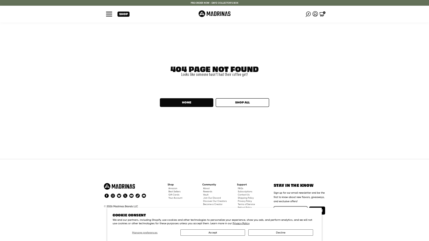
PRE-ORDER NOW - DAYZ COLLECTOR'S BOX (214, 3)
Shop (123, 14)
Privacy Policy (241, 223)
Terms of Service (246, 204)
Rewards (207, 191)
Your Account (175, 198)
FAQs (240, 188)
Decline (280, 232)
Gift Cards (173, 194)
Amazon (172, 188)
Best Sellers (174, 191)
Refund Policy (245, 207)
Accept (212, 232)
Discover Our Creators (215, 201)
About (206, 188)
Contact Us (244, 194)
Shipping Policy (246, 198)
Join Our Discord (212, 198)
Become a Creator (213, 204)
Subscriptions (245, 191)
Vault (205, 194)
